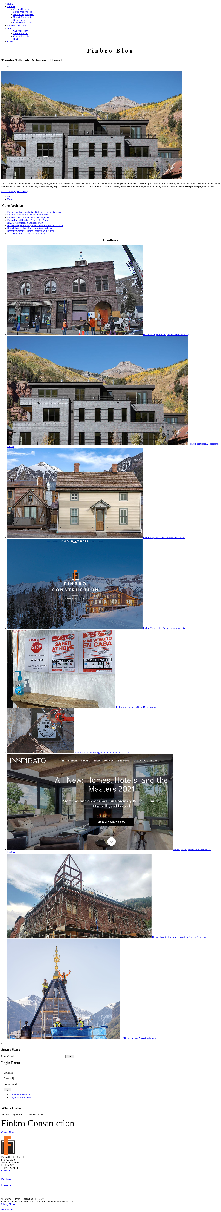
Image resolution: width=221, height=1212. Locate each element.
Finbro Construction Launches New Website (28, 214)
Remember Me (11, 1084)
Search (4, 1056)
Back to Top (7, 1209)
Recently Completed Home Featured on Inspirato (30, 231)
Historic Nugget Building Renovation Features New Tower (35, 225)
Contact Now (7, 1132)
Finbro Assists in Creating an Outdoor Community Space (34, 212)
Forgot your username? (21, 1097)
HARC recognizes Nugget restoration (25, 222)
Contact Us (6, 1170)
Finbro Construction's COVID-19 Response (28, 217)
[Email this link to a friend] (8, 67)
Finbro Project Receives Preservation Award (28, 220)
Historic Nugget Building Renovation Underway (30, 228)
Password (8, 1078)
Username (8, 1072)
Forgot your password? (21, 1094)
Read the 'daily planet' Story (14, 191)
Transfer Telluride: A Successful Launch (26, 233)
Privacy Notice (8, 1204)
